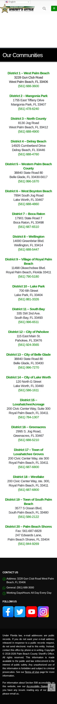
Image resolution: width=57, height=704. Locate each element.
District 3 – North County (28, 118)
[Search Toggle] (44, 8)
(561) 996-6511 (28, 322)
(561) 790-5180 (28, 276)
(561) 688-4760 (28, 154)
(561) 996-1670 (28, 181)
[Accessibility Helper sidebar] (51, 687)
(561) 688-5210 (28, 440)
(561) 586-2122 (28, 516)
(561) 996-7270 (28, 367)
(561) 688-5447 (28, 249)
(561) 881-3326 (28, 299)
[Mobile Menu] (54, 8)
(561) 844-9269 (28, 543)
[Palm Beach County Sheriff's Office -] (17, 8)
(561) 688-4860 (28, 204)
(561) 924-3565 (28, 344)
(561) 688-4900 (28, 131)
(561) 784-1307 (28, 417)
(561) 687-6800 (28, 467)
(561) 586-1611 (28, 390)
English (12, 2)
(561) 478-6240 (28, 108)
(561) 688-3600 (28, 86)
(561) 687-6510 (28, 226)
